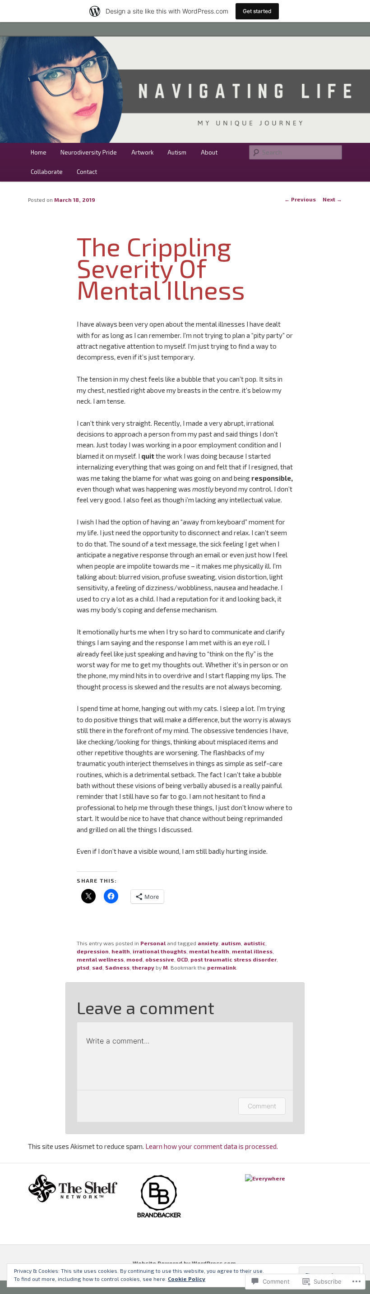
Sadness (117, 967)
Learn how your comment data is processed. (211, 1146)
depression (93, 951)
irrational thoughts (159, 951)
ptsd (83, 967)
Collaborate (47, 171)
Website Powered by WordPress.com (184, 1263)
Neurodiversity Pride (88, 152)
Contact (87, 171)
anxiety (208, 943)
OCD (182, 959)
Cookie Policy (186, 1279)
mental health (209, 951)
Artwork (142, 152)
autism (231, 943)
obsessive (159, 959)
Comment (262, 1106)
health (120, 951)
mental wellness (100, 959)
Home (38, 152)
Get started (257, 11)
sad (97, 967)
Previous (300, 199)
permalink (221, 967)
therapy (143, 967)
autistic (254, 943)
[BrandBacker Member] (159, 1217)
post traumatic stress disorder (233, 959)
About (209, 152)
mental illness (252, 951)
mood (134, 959)
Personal (153, 943)
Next (332, 199)
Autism (176, 152)
